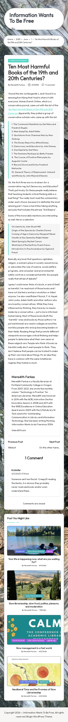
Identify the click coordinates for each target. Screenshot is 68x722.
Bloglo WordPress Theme (39, 716)
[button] (19, 430)
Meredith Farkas (23, 377)
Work (49, 551)
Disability (20, 551)
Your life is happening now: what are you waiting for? (34, 561)
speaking (51, 640)
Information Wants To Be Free (31, 18)
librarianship (18, 640)
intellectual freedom (18, 60)
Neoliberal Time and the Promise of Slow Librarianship (34, 691)
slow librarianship (36, 551)
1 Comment (50, 85)
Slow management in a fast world (34, 648)
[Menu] (13, 29)
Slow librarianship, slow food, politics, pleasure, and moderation (34, 605)
